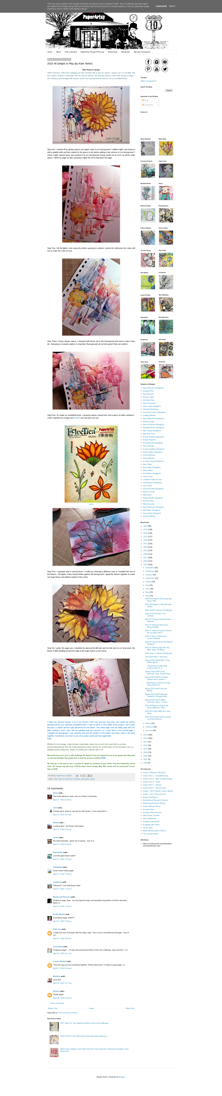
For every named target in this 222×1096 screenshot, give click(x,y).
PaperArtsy (58, 852)
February (150, 727)
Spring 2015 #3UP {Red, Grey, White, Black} (157, 661)
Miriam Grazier (149, 492)
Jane (55, 808)
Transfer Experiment (151, 821)
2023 (145, 536)
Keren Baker (148, 470)
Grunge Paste (148, 809)
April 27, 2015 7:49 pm (62, 906)
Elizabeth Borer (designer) (153, 427)
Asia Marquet (148, 394)
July (147, 585)
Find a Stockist (71, 52)
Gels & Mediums (149, 818)
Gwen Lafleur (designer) (153, 452)
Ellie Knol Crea (149, 434)
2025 (145, 529)
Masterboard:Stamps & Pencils (155, 800)
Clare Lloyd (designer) (152, 406)
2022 (145, 540)
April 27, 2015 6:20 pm (62, 800)
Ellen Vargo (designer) (152, 431)
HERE (103, 758)
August (149, 582)
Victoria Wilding (149, 516)
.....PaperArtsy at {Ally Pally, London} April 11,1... (156, 667)
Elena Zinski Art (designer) (153, 424)
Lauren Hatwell (59, 961)
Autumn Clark (148, 397)
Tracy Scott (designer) (152, 513)
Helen (55, 793)
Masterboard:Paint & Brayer (154, 803)
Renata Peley (148, 501)
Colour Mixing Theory (151, 806)
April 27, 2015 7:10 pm (62, 889)
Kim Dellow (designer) (152, 473)
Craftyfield (57, 867)
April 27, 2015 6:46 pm (62, 844)
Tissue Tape (148, 828)
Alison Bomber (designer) (153, 388)
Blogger (122, 1077)
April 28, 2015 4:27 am (62, 983)
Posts (146, 100)
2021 (145, 544)
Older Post (130, 1008)
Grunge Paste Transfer (152, 812)
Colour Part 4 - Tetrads (152, 785)
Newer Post (52, 1008)
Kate (63, 73)
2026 (145, 526)
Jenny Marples (149, 458)
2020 (145, 547)
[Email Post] (77, 776)
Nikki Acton (147, 495)
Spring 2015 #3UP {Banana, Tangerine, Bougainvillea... (156, 695)
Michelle (57, 976)
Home (49, 52)
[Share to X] (86, 775)
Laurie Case (148, 476)
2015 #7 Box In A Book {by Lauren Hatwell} (155, 637)
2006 (145, 763)
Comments (148, 105)
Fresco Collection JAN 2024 (154, 773)
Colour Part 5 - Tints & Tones (154, 788)
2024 (145, 533)
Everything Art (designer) (153, 443)
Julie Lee (57, 929)
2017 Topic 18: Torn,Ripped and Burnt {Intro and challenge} (84, 1023)
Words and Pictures (61, 897)
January (149, 730)
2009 (145, 752)
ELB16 (77, 418)
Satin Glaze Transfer (151, 815)
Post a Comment (57, 1003)
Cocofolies (58, 947)
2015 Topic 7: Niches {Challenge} (158, 653)
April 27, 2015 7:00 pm (62, 859)
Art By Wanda (59, 914)
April (148, 596)
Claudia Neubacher (151, 409)
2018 (145, 554)
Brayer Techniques (150, 797)
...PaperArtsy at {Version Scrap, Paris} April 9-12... (158, 684)
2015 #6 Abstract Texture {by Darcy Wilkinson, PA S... (156, 706)
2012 (145, 742)
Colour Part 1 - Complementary (155, 776)
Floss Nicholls (148, 446)
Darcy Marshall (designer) (153, 418)
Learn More (161, 6)
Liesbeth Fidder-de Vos (152, 479)
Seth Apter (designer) (151, 510)
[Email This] (81, 775)
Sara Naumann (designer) (153, 507)
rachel (55, 837)
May (148, 592)
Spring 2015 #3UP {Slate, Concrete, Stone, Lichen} (156, 701)
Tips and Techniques (142, 52)
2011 (145, 745)
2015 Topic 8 (59, 779)
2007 (145, 759)
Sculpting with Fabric (151, 825)
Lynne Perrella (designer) (153, 489)
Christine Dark (148, 400)
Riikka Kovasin (149, 504)
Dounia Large (148, 421)
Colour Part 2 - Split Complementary (157, 779)
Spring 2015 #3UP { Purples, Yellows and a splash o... (156, 678)
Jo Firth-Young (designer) (153, 461)
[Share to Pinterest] (91, 775)
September (150, 578)
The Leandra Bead (150, 834)
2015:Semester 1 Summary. (156, 657)
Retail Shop (112, 52)
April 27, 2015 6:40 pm (62, 829)
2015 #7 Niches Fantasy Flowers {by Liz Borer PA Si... (158, 631)
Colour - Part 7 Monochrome (154, 794)
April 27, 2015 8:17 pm (62, 953)
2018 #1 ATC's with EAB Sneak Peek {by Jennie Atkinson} (83, 1036)
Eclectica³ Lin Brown (72, 779)
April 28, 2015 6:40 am (62, 998)
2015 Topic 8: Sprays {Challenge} (158, 610)
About (58, 52)
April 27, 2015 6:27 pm (62, 815)
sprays (92, 779)
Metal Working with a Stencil (154, 831)
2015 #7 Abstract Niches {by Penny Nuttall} (156, 626)
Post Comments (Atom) (67, 1013)
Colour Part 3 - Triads (151, 782)
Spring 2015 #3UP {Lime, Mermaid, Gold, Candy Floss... (158, 672)
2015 (145, 564)
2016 (145, 561)
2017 (145, 558)
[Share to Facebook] (88, 775)
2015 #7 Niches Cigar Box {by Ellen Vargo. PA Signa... (157, 648)
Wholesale (125, 52)
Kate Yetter (147, 464)
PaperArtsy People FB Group (92, 52)
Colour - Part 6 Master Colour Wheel (158, 791)
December (150, 568)
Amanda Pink (148, 391)
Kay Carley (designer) (152, 467)
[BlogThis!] (84, 775)
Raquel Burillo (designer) (153, 498)
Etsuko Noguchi (149, 440)
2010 (145, 749)
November (150, 571)
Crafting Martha (149, 415)
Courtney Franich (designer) (154, 412)
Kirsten (56, 991)
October (149, 575)
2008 (145, 756)
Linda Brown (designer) (152, 483)
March (148, 723)
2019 (145, 550)
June (148, 589)
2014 (145, 735)
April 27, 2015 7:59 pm (62, 921)
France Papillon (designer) (153, 449)
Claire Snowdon (149, 403)
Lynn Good (147, 486)
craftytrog (57, 882)
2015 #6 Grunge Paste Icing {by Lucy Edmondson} (158, 718)
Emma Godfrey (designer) (153, 437)
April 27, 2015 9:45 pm (62, 968)
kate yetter (85, 779)
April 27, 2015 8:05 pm (62, 938)
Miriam (56, 823)
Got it (172, 6)
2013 (145, 738)
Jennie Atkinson (149, 455)
